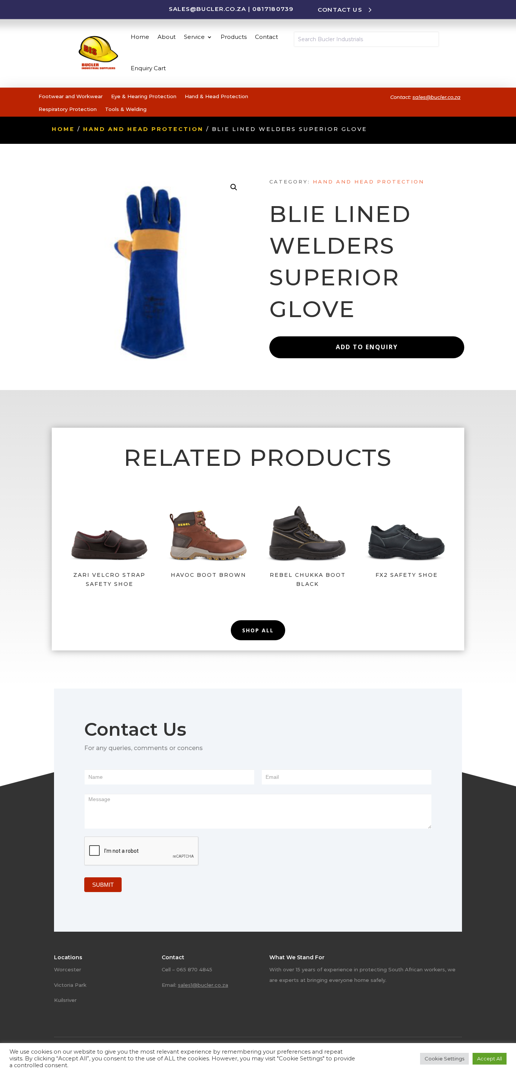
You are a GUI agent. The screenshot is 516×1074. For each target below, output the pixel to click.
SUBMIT (103, 884)
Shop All (258, 630)
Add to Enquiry (367, 347)
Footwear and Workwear (71, 96)
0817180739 (272, 8)
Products (234, 36)
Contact (266, 36)
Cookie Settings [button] (444, 1059)
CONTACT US (340, 9)
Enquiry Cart (148, 68)
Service (194, 36)
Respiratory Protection (68, 109)
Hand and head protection (143, 129)
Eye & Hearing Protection (143, 96)
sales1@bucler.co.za (203, 985)
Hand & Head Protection (216, 96)
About (167, 36)
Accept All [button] (489, 1059)
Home (140, 36)
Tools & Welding (126, 109)
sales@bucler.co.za (207, 8)
